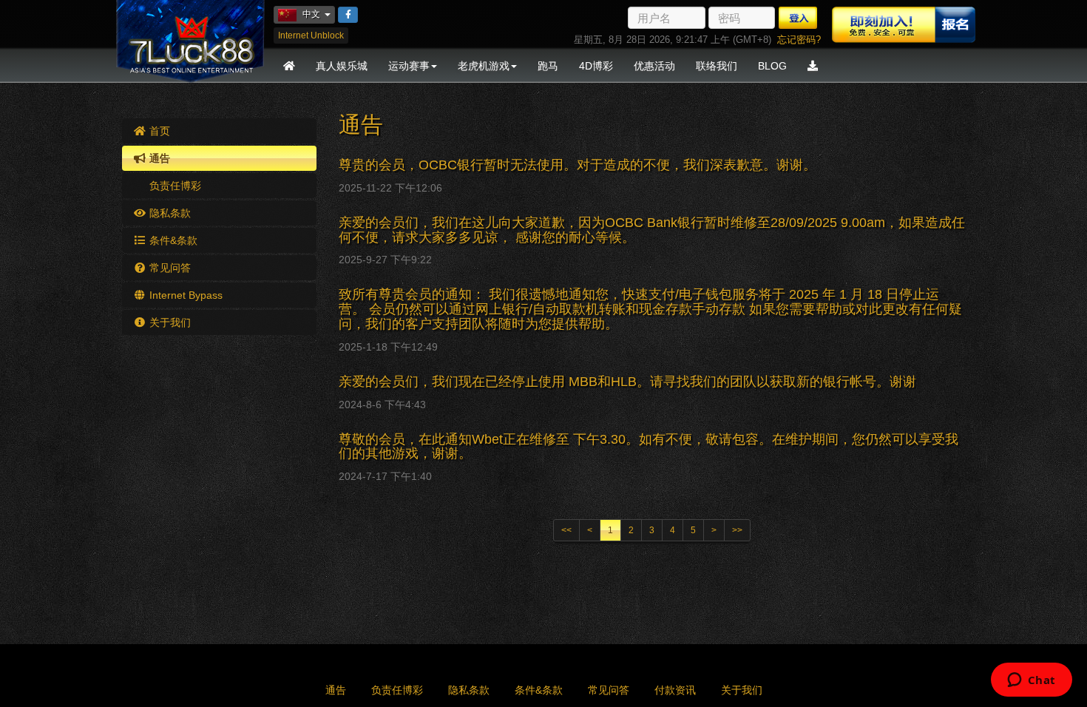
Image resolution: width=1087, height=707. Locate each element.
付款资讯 (675, 690)
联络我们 (716, 66)
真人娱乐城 (342, 66)
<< (566, 530)
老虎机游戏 (483, 66)
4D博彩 (596, 66)
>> (737, 530)
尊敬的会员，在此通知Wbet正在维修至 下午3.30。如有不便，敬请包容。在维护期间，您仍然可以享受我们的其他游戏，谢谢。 (648, 446)
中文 (318, 13)
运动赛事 (409, 66)
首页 (158, 131)
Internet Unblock (311, 35)
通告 (158, 158)
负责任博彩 (173, 186)
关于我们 (168, 322)
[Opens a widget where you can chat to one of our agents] (1031, 681)
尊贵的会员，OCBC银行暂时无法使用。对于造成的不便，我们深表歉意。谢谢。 (577, 165)
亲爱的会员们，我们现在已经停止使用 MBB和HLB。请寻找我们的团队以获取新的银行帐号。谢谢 (627, 381)
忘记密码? (799, 39)
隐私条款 (168, 213)
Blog (772, 66)
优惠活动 (654, 66)
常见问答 (168, 268)
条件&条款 (171, 240)
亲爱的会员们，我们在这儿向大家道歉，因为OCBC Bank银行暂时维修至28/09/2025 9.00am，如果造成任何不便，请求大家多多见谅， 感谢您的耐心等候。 (652, 230)
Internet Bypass (184, 295)
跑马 (548, 66)
